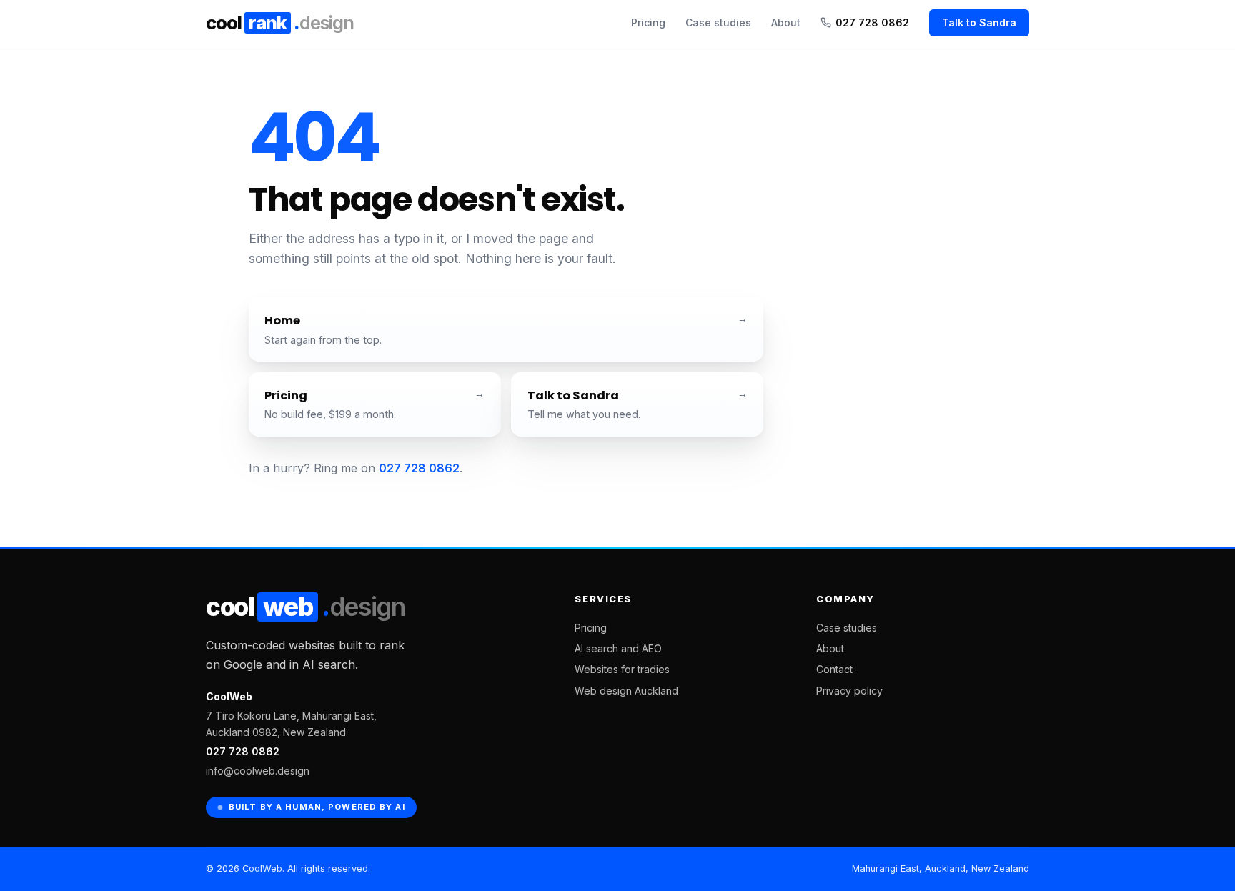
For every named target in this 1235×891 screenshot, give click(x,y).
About (785, 22)
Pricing (648, 22)
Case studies (718, 22)
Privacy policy (849, 691)
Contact (834, 669)
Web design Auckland (626, 691)
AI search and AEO (618, 648)
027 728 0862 (872, 22)
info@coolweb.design (257, 771)
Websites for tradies (622, 669)
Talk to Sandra (979, 22)
